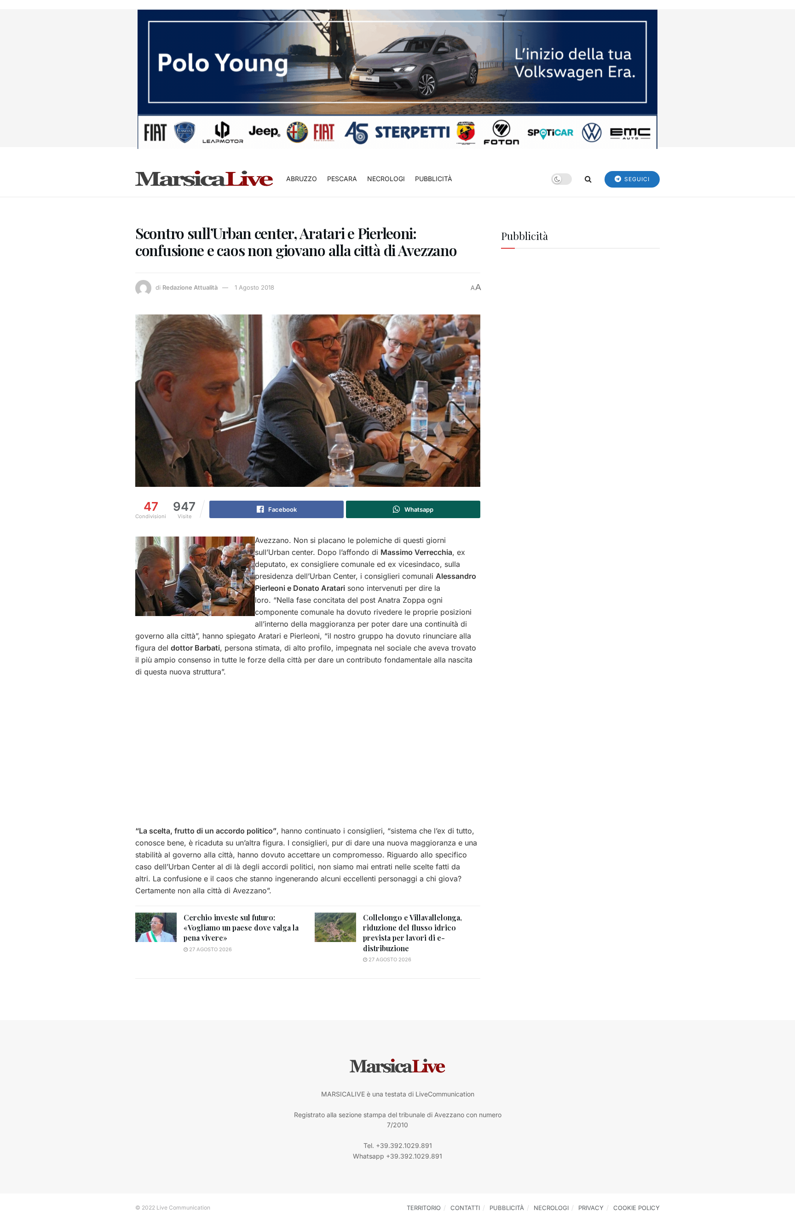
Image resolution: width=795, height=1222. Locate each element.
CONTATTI (465, 1207)
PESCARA (342, 179)
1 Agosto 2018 (254, 287)
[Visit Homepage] (204, 179)
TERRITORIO (424, 1207)
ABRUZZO (301, 179)
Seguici (636, 179)
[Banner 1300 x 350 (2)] (397, 78)
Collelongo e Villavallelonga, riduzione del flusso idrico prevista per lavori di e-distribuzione (412, 933)
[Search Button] (588, 179)
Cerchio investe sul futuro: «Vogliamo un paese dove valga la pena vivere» (241, 928)
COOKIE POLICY (636, 1207)
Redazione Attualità (190, 287)
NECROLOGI (386, 179)
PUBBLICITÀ (433, 179)
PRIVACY (591, 1207)
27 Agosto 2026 (210, 949)
